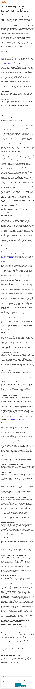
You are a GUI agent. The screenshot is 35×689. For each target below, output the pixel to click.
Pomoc (27, 2)
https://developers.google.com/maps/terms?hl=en (19, 419)
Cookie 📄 (3, 681)
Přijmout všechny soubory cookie (20, 686)
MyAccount (32, 2)
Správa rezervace (22, 2)
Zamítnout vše (18, 683)
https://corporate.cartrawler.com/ (14, 63)
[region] (17, 682)
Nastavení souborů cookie (6, 683)
